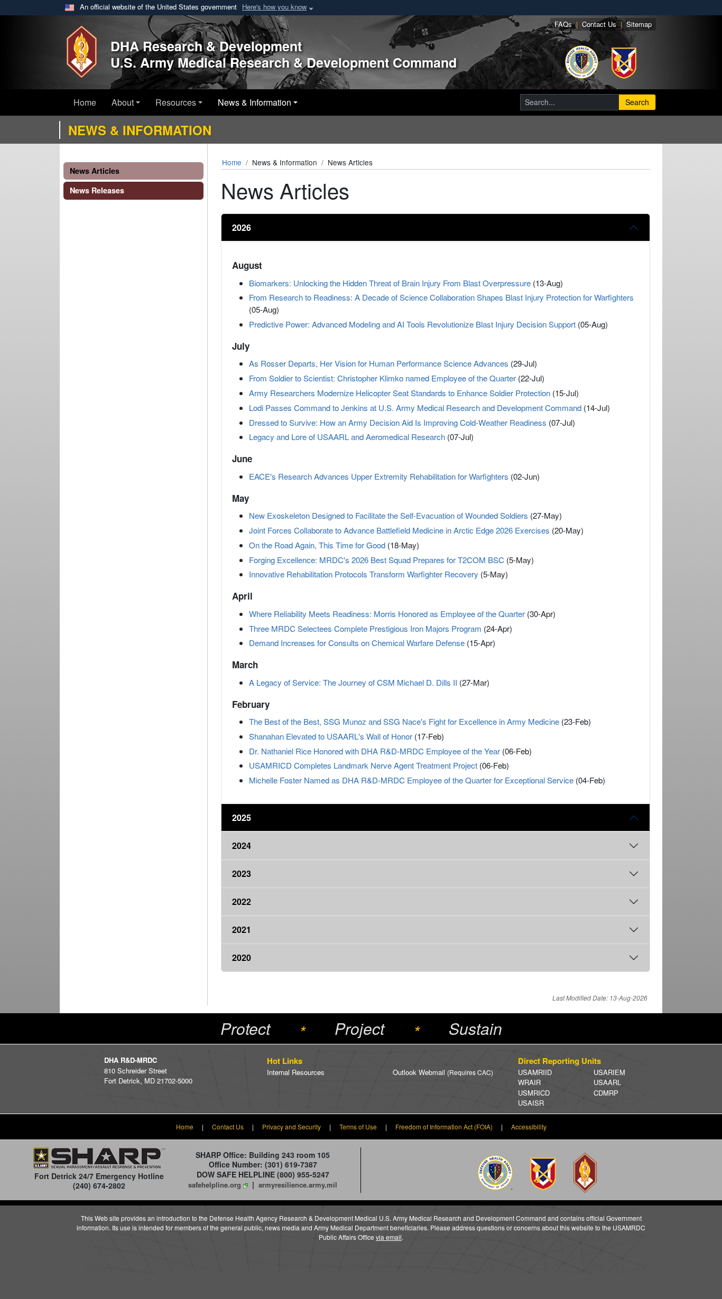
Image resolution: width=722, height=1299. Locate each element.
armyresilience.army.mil (297, 1185)
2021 (241, 929)
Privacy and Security (291, 1126)
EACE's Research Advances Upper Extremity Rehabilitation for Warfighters (378, 476)
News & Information (254, 102)
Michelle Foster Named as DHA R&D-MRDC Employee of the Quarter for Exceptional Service (411, 780)
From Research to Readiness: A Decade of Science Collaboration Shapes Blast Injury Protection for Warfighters (441, 297)
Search (637, 102)
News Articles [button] (94, 170)
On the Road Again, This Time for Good (317, 544)
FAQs (563, 24)
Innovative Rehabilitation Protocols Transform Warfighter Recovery (363, 574)
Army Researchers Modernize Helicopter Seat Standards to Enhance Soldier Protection (399, 392)
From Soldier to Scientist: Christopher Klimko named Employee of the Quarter (382, 378)
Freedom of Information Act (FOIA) (444, 1126)
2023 (241, 873)
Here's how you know (274, 7)
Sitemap (639, 24)
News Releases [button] (97, 190)
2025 (241, 817)
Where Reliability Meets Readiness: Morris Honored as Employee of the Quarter (387, 613)
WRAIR (529, 1082)
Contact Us (599, 24)
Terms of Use (358, 1126)
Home (84, 102)
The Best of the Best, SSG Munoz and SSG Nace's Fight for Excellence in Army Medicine (404, 721)
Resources (175, 102)
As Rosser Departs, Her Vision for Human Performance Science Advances (378, 363)
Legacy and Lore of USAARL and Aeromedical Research (347, 436)
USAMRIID (535, 1072)
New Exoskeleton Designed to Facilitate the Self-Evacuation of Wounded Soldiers (388, 515)
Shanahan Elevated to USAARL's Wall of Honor (330, 736)
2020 (241, 957)
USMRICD (534, 1093)
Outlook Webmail (443, 1072)
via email (389, 1236)
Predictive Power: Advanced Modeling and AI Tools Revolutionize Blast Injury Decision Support (412, 324)
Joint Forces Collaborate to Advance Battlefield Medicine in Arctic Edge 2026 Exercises (399, 530)
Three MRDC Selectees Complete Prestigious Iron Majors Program (365, 628)
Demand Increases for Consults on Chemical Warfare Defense (357, 642)
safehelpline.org (214, 1185)
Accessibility (529, 1126)
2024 (241, 845)
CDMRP (606, 1093)
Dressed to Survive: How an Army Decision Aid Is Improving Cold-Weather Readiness (398, 422)
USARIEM (609, 1072)
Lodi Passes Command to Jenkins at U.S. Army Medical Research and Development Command (415, 407)
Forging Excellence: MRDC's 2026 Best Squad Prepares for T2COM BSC (376, 559)
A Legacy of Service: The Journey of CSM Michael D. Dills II (353, 682)
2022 (241, 901)
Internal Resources (296, 1072)
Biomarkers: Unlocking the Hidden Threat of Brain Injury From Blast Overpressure (390, 282)
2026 (241, 227)
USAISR (531, 1103)
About (123, 102)
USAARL (607, 1082)
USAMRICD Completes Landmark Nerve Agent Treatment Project (363, 765)
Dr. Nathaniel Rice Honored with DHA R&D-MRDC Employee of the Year (374, 750)
